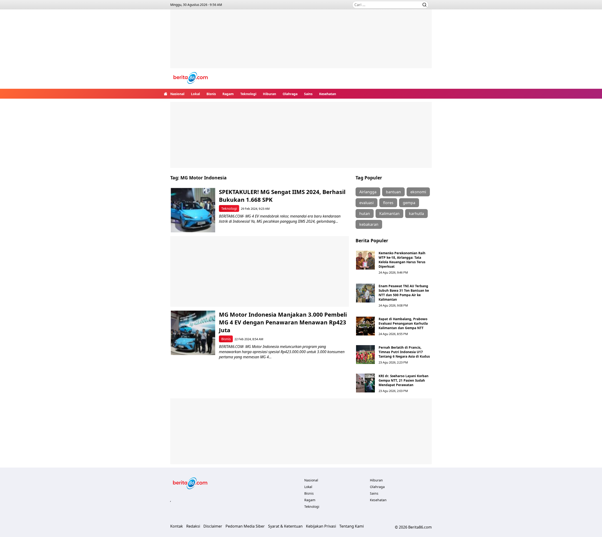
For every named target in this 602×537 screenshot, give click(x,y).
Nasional (177, 94)
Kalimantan (389, 213)
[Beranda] (165, 94)
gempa (409, 202)
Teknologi (248, 94)
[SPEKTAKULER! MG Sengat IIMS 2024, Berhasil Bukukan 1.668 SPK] (193, 210)
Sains (308, 94)
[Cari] (424, 4)
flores (388, 202)
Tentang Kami (351, 526)
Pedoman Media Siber (245, 526)
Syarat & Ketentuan (285, 526)
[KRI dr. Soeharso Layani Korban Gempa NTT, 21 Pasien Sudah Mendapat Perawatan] (365, 383)
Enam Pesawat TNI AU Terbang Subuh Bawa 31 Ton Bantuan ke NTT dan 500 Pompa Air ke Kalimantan (404, 293)
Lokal (195, 94)
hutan (364, 213)
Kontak (176, 526)
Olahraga (290, 94)
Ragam (228, 94)
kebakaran (368, 224)
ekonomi (418, 191)
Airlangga (367, 191)
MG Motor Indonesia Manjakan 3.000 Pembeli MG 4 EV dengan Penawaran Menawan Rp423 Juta (283, 322)
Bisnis (211, 94)
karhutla (416, 213)
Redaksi (193, 526)
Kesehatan (327, 94)
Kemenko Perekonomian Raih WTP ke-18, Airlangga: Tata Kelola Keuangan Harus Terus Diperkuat (402, 260)
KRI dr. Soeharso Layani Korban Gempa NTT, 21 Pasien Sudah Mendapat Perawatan (403, 380)
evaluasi (366, 202)
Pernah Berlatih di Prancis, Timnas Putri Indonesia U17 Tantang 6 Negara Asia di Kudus (404, 352)
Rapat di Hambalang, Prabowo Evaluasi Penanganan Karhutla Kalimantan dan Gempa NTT (403, 323)
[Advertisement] (301, 42)
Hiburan (269, 94)
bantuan (393, 191)
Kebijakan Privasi (321, 526)
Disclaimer (212, 526)
